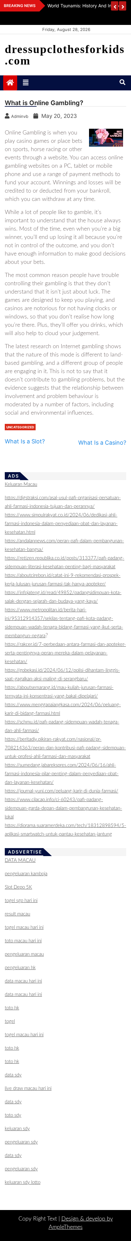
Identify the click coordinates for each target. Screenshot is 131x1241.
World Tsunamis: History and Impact (84, 5)
